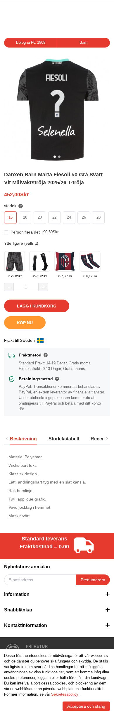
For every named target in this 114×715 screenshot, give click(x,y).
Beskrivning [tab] (23, 438)
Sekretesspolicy (64, 694)
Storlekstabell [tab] (64, 438)
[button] (9, 287)
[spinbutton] (26, 287)
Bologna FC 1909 (30, 42)
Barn (83, 42)
